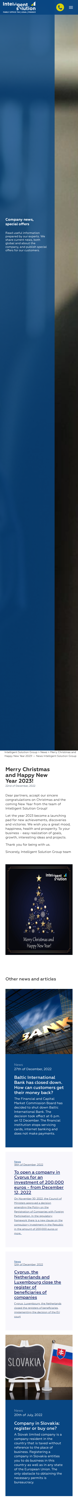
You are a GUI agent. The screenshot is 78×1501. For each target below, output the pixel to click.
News (43, 752)
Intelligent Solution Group (21, 752)
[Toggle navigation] (71, 7)
